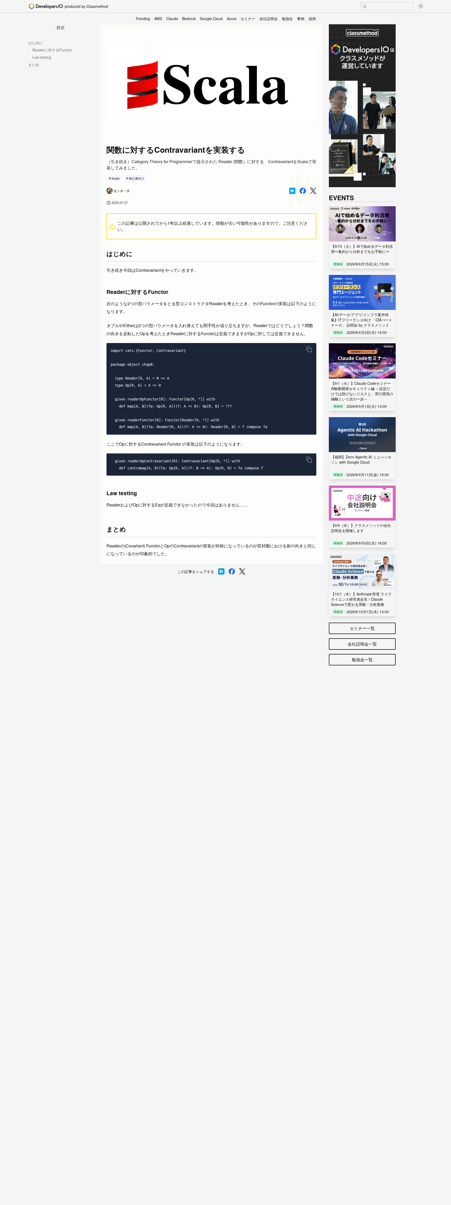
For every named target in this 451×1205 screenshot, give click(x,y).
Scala (115, 178)
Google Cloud (211, 18)
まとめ (33, 64)
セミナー (248, 18)
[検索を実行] (365, 6)
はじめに (35, 42)
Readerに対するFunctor (52, 49)
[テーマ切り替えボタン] (421, 6)
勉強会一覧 (362, 660)
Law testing (41, 57)
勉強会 (287, 18)
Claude (172, 18)
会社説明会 (268, 18)
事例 (300, 18)
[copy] (309, 349)
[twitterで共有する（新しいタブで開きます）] (313, 191)
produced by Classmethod (86, 6)
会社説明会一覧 (362, 644)
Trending (142, 18)
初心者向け (136, 178)
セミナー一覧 (362, 628)
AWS (158, 18)
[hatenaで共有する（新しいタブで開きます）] (292, 191)
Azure (231, 18)
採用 (312, 18)
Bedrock (189, 18)
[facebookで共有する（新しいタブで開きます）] (303, 191)
